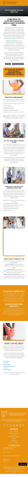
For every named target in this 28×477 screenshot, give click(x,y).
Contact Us (23, 464)
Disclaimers (18, 421)
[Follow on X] (8, 425)
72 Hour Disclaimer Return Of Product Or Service (14, 467)
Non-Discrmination (16, 468)
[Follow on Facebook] (5, 425)
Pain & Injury (14, 435)
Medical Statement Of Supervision (16, 468)
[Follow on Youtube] (17, 425)
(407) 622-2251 (6, 452)
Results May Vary (7, 468)
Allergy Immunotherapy (14, 433)
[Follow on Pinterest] (11, 425)
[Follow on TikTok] (23, 425)
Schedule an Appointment (18, 64)
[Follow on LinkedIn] (14, 425)
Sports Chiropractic (14, 431)
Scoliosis (14, 438)
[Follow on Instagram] (20, 425)
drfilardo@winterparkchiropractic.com (11, 455)
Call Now (8, 64)
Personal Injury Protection (14, 436)
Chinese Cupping (14, 442)
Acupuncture (14, 440)
